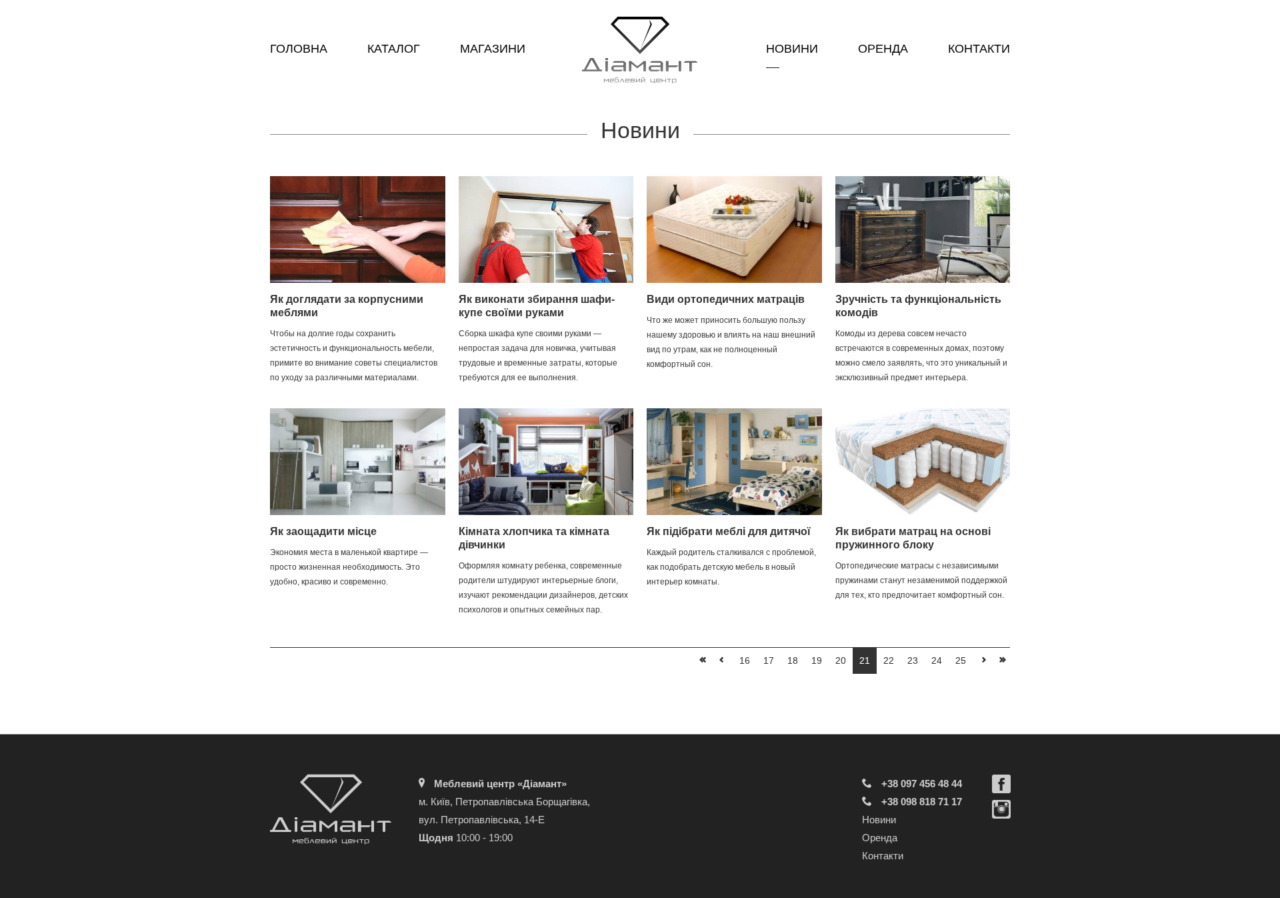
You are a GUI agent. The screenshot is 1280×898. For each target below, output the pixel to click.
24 (936, 660)
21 (864, 660)
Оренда (883, 48)
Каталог (393, 48)
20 (840, 660)
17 (768, 660)
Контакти (979, 48)
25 (960, 660)
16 (744, 660)
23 (912, 660)
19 (816, 660)
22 (888, 660)
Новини (792, 48)
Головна (298, 48)
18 (792, 660)
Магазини (492, 48)
